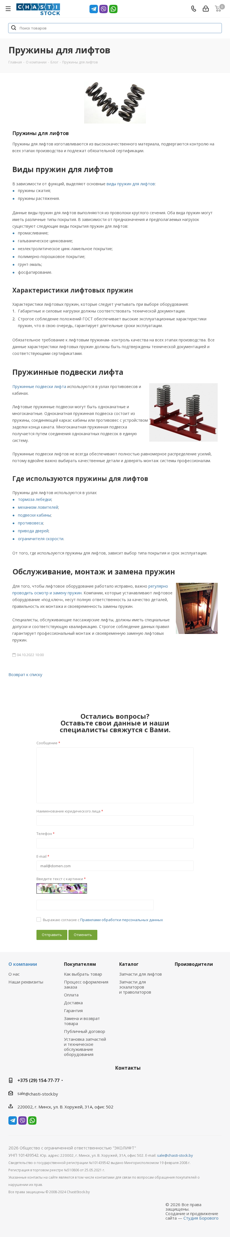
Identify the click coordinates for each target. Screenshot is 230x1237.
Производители (194, 964)
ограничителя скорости (40, 538)
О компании (22, 964)
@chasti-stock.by (41, 1094)
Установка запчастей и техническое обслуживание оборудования (85, 1046)
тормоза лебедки (34, 499)
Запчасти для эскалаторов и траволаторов (135, 987)
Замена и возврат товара (82, 1020)
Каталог (129, 964)
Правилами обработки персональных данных (121, 919)
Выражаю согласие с (103, 919)
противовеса (30, 523)
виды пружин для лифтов (131, 183)
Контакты (128, 1068)
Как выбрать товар (83, 974)
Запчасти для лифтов (140, 974)
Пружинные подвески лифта (39, 386)
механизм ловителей (38, 507)
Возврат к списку (25, 674)
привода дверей (33, 530)
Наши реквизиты (25, 982)
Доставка (73, 1002)
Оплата (71, 995)
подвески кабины (34, 515)
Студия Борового (201, 1218)
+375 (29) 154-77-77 (38, 1080)
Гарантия (73, 1010)
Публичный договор (84, 1031)
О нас (14, 974)
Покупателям (80, 964)
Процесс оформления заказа (86, 984)
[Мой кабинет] (206, 9)
